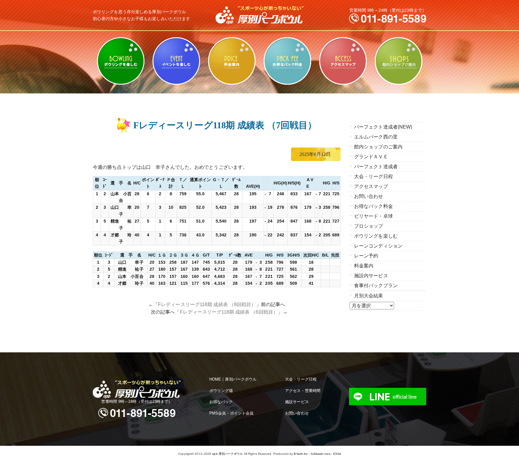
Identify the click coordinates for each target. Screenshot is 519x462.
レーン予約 (366, 255)
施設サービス (297, 402)
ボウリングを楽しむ (120, 61)
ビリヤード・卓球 (176, 61)
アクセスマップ (343, 61)
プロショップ (368, 226)
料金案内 (232, 61)
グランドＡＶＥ (371, 156)
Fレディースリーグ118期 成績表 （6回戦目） (229, 312)
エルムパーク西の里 (376, 136)
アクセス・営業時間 (302, 390)
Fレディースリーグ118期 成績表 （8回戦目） (207, 304)
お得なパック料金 (287, 61)
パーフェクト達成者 (376, 166)
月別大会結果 (368, 295)
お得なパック (221, 402)
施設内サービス (371, 275)
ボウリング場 (221, 390)
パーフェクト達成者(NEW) (383, 126)
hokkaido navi (320, 453)
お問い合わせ (368, 196)
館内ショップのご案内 (398, 61)
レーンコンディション (378, 245)
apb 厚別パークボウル (227, 453)
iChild (337, 453)
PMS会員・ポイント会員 (231, 413)
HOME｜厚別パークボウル (232, 379)
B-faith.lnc (301, 453)
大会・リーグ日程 (373, 176)
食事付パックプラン (376, 285)
